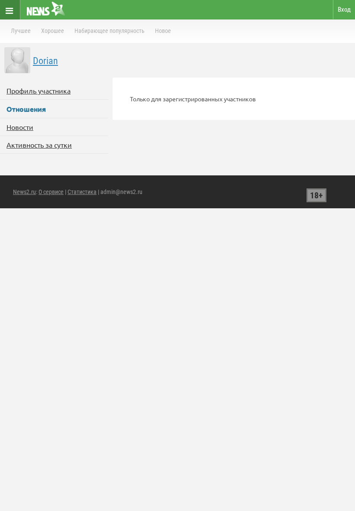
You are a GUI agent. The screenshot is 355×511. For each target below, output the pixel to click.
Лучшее (21, 30)
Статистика (82, 191)
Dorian (45, 60)
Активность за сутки (39, 144)
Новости (19, 127)
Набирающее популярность (109, 30)
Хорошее (52, 30)
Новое (163, 30)
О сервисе (51, 191)
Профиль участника (38, 90)
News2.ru (24, 191)
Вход (344, 9)
